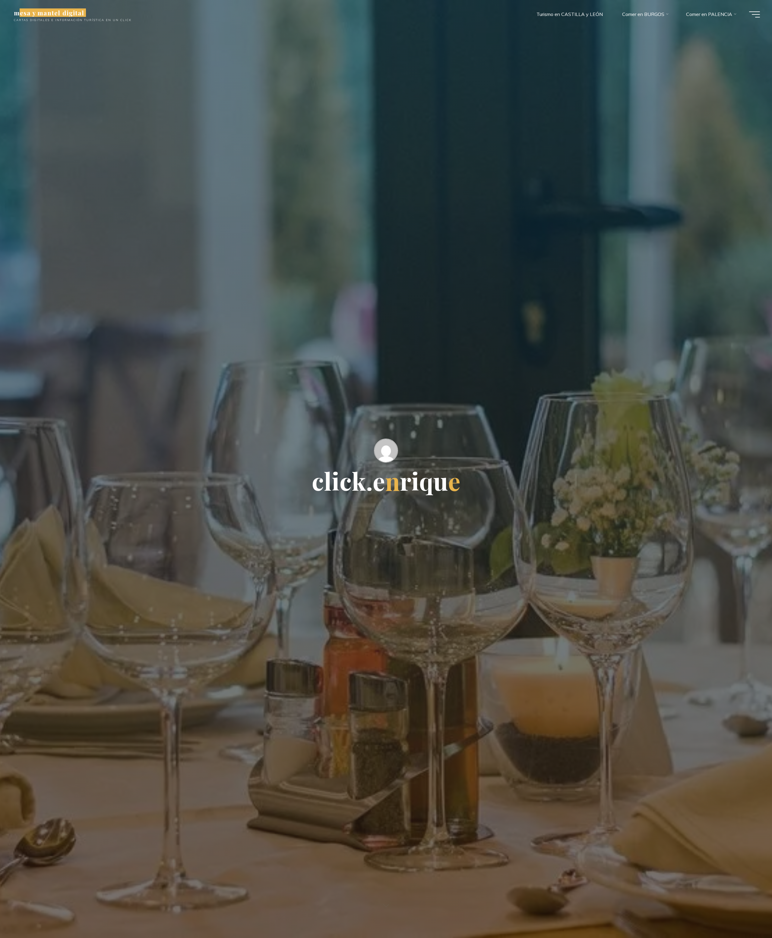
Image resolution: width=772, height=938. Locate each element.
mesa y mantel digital (49, 12)
